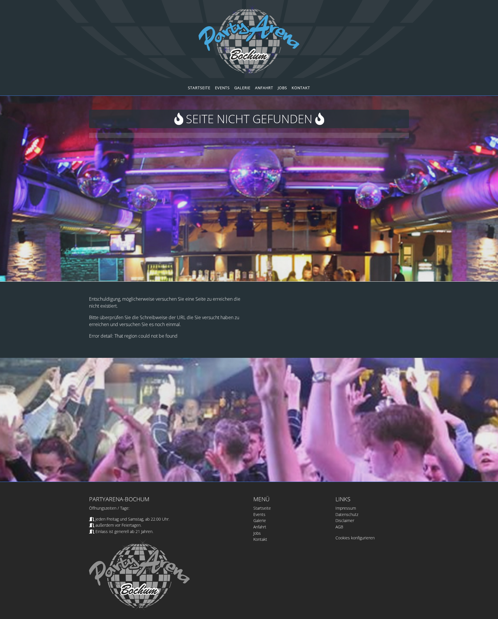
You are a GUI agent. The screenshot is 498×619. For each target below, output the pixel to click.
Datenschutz (346, 514)
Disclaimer (344, 520)
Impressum (345, 508)
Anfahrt (264, 87)
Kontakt (301, 87)
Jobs (282, 87)
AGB (339, 527)
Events (222, 87)
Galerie (242, 87)
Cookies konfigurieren (355, 538)
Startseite (199, 87)
